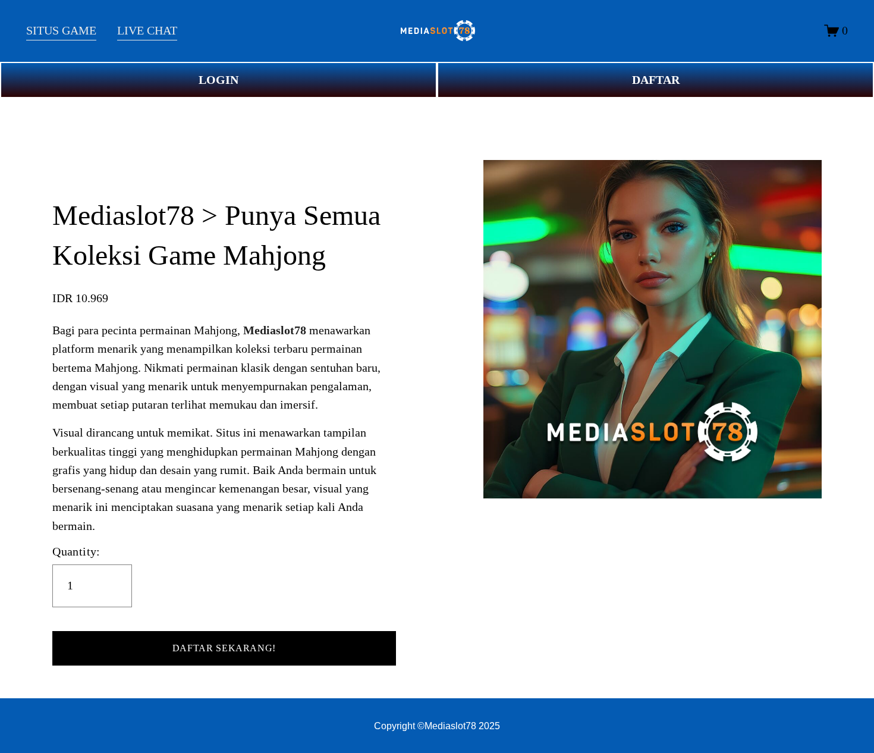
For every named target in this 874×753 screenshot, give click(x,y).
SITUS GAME (61, 30)
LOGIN (218, 80)
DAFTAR (656, 80)
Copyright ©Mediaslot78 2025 (437, 726)
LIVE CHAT (147, 30)
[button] (223, 648)
